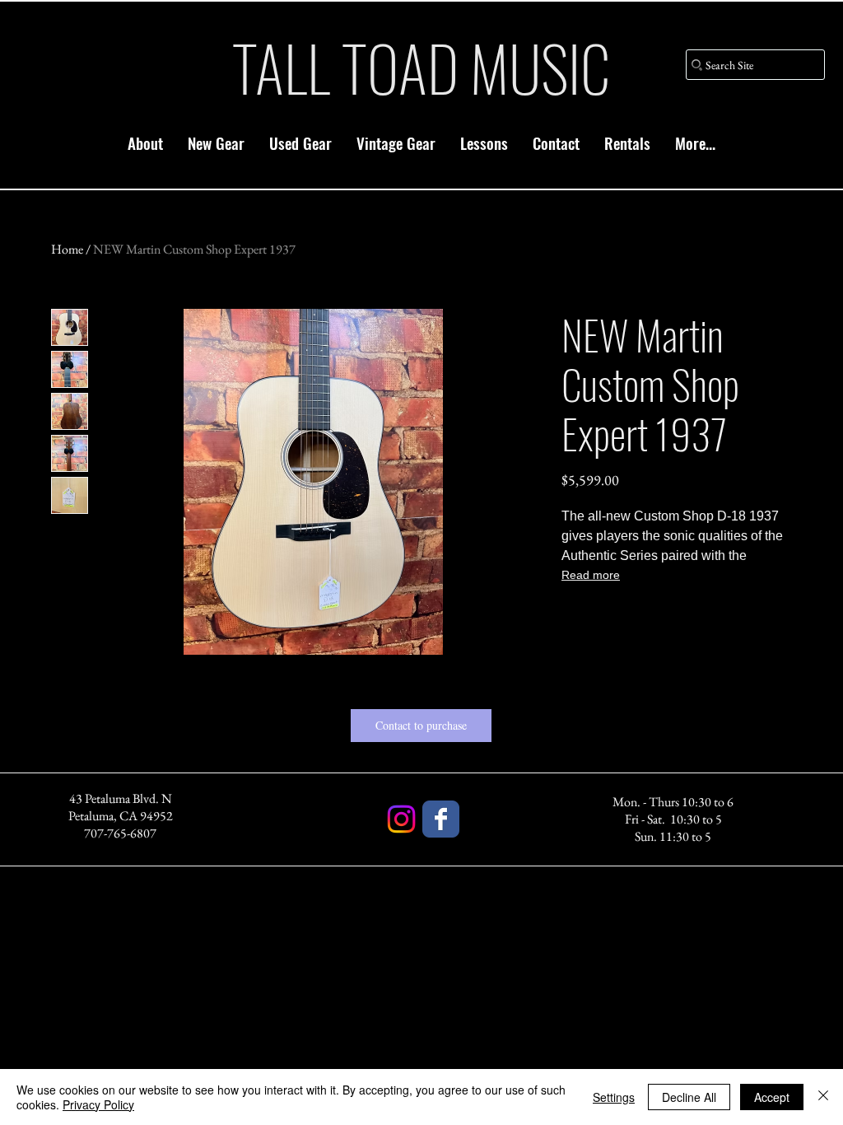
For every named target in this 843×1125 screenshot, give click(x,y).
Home (67, 249)
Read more (590, 574)
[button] (216, 142)
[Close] (823, 1097)
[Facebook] (440, 819)
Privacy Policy (98, 1104)
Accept (771, 1097)
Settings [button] (614, 1097)
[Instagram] (401, 819)
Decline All (689, 1097)
